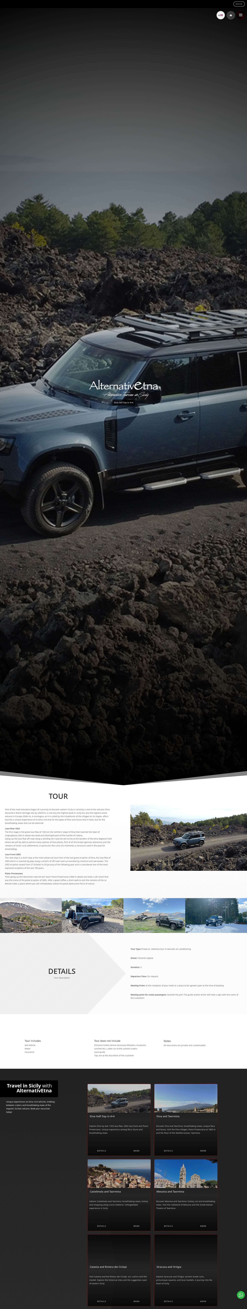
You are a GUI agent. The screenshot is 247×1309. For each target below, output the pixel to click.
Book (239, 4)
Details (101, 1151)
